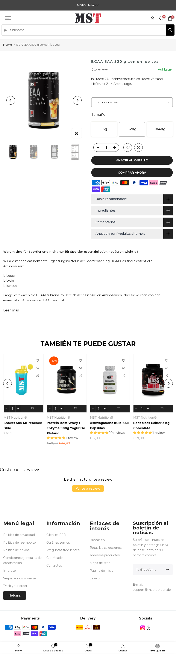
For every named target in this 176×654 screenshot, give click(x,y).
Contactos (54, 565)
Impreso (9, 571)
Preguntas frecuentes (62, 550)
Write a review (88, 488)
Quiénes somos (58, 542)
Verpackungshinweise (19, 578)
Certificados (55, 558)
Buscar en (97, 540)
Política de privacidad (19, 535)
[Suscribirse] (167, 569)
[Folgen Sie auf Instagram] (142, 627)
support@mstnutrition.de (152, 590)
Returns (15, 595)
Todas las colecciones (105, 548)
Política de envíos (16, 550)
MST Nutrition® (101, 417)
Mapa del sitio (100, 563)
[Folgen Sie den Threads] (148, 627)
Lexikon (95, 578)
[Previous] (10, 100)
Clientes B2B (56, 535)
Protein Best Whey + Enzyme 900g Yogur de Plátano (65, 428)
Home (7, 44)
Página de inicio (101, 571)
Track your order (15, 586)
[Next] (77, 100)
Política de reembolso (19, 542)
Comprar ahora (132, 172)
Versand (157, 79)
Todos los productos (105, 555)
